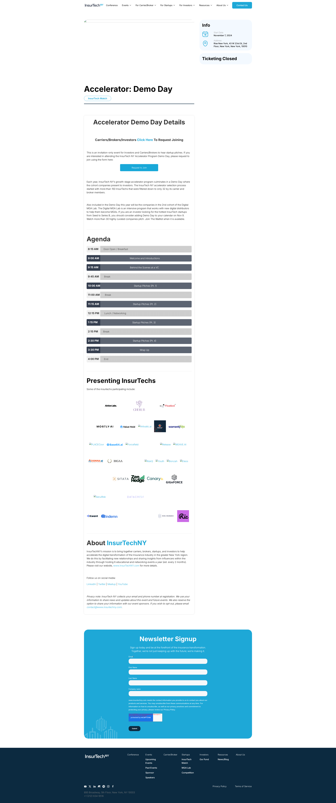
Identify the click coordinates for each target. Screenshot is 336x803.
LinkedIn (91, 584)
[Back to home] (94, 5)
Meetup (111, 584)
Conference (112, 5)
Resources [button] (204, 5)
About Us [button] (221, 5)
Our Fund (204, 759)
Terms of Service (243, 786)
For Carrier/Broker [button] (144, 5)
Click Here (145, 140)
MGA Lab (186, 767)
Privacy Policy (220, 786)
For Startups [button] (166, 5)
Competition (188, 772)
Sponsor (149, 772)
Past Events (151, 767)
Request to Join (139, 167)
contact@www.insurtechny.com (104, 607)
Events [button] (125, 5)
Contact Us (242, 5)
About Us (240, 754)
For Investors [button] (185, 5)
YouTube (123, 584)
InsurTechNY (127, 543)
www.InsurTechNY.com (126, 565)
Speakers (150, 777)
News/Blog (223, 759)
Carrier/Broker (170, 754)
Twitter (101, 584)
